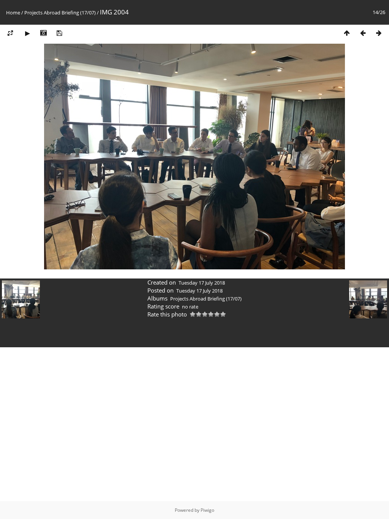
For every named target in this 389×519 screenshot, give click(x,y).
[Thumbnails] (347, 32)
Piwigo (207, 510)
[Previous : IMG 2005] (363, 32)
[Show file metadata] (43, 32)
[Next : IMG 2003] (379, 32)
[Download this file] (59, 32)
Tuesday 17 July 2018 (202, 282)
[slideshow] (27, 32)
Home (13, 12)
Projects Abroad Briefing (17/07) (60, 12)
